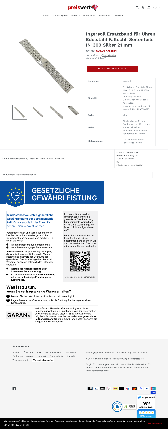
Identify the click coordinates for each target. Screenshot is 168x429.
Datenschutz (56, 356)
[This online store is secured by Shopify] (129, 409)
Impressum (70, 352)
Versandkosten (109, 55)
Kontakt (42, 356)
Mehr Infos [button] (24, 425)
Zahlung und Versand (23, 356)
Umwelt (71, 356)
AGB (39, 352)
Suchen (16, 352)
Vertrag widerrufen (43, 360)
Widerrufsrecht (20, 360)
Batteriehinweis (53, 352)
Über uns (28, 352)
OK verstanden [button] (155, 423)
